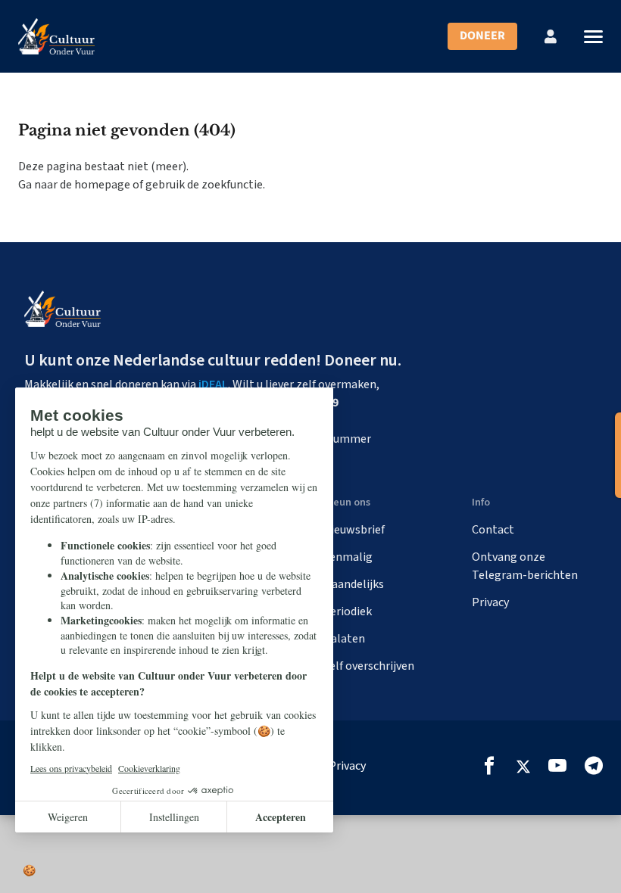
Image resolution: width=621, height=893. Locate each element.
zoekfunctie (232, 184)
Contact (493, 529)
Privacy (490, 602)
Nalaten (344, 638)
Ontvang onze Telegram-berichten (525, 566)
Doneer (482, 35)
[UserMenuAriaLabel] (550, 36)
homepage (102, 184)
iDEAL (213, 384)
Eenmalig (348, 557)
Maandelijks (353, 584)
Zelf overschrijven (368, 666)
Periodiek (347, 611)
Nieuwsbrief (354, 529)
